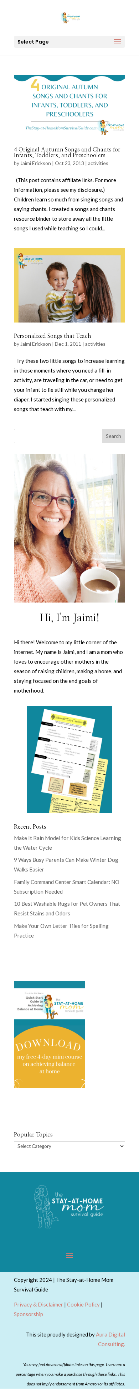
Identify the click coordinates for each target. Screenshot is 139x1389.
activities (98, 163)
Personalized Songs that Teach (52, 336)
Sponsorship (28, 1314)
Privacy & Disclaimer (38, 1304)
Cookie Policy (83, 1304)
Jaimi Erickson (35, 163)
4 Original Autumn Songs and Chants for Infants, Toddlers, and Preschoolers (67, 152)
